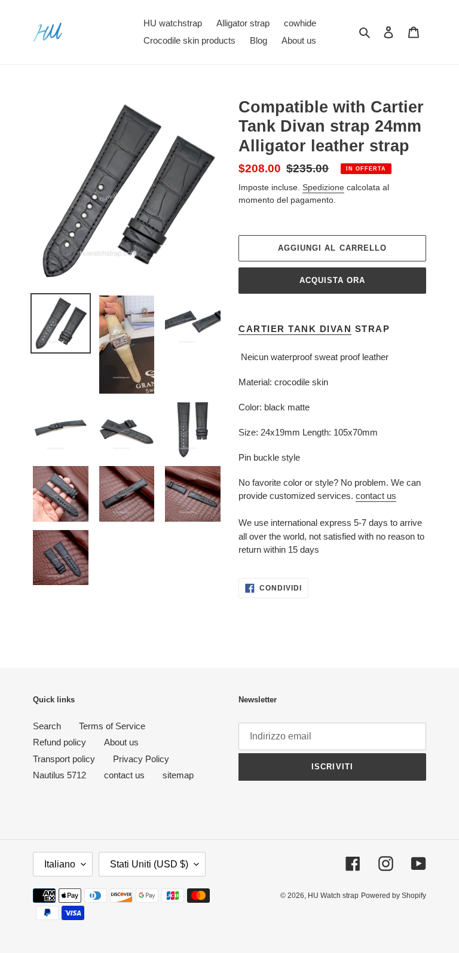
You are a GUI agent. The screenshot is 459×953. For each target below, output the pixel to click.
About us (121, 742)
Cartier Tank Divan (294, 329)
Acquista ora (332, 280)
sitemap (178, 775)
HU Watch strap (333, 895)
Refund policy (59, 742)
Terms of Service (112, 726)
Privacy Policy (141, 759)
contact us (376, 496)
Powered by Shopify (393, 895)
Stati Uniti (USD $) (149, 864)
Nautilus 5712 (59, 775)
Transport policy (64, 759)
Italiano (59, 864)
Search (47, 726)
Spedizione (323, 187)
